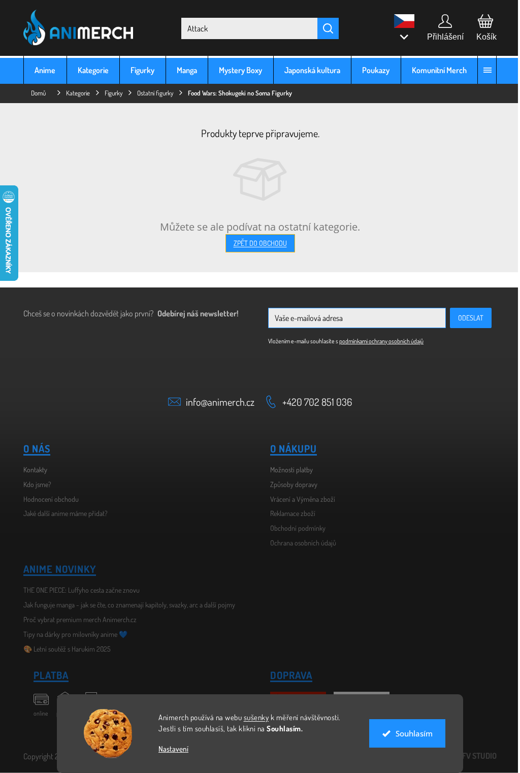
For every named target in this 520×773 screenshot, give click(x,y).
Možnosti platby (288, 469)
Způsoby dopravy (290, 484)
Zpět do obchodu (256, 243)
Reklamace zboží (289, 513)
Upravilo (462, 756)
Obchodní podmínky (294, 528)
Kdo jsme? (34, 484)
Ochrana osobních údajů (300, 542)
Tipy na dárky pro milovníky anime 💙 (72, 634)
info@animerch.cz (216, 401)
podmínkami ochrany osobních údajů (378, 341)
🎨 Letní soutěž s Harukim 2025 (63, 649)
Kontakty (32, 469)
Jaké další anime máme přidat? (62, 513)
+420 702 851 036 (313, 401)
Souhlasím (410, 733)
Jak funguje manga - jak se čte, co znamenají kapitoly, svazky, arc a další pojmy (126, 604)
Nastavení (170, 749)
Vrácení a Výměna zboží (299, 499)
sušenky (252, 717)
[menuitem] (41, 70)
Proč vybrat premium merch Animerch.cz (76, 619)
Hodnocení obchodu (47, 499)
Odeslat (467, 317)
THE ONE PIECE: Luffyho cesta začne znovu (78, 590)
